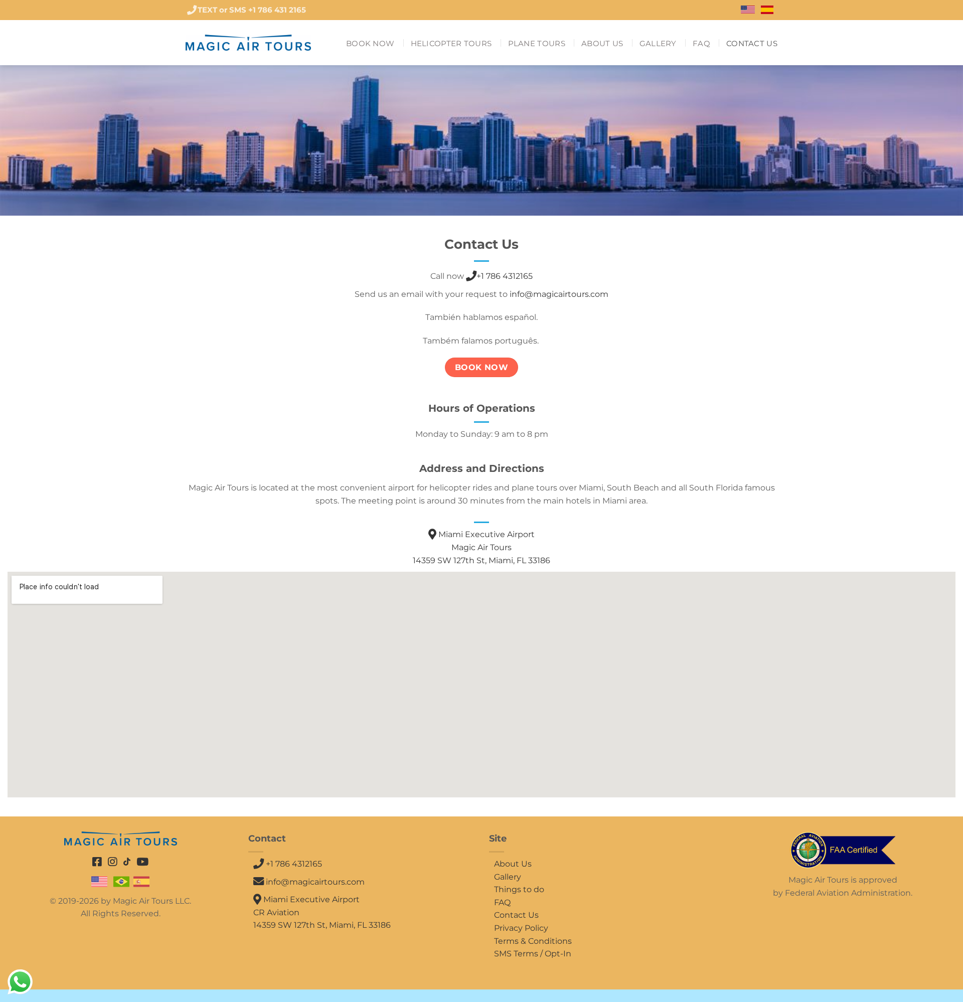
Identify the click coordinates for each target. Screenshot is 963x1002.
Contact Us (516, 915)
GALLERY (658, 43)
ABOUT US (602, 43)
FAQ (701, 43)
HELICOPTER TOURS (451, 43)
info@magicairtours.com (559, 294)
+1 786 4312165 (504, 276)
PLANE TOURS (536, 43)
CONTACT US (751, 43)
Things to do (519, 889)
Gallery (507, 877)
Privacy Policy (521, 928)
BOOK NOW (370, 43)
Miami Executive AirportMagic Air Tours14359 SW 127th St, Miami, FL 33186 (481, 547)
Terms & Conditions (533, 941)
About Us (513, 864)
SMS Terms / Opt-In (532, 953)
